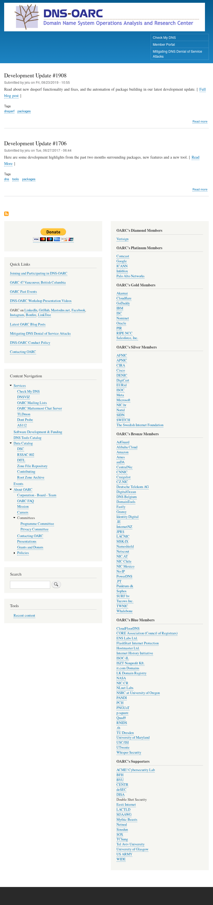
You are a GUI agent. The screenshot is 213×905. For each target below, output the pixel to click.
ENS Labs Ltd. (127, 638)
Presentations (26, 541)
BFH (119, 774)
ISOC (120, 390)
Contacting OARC (23, 351)
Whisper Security (128, 752)
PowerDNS (124, 576)
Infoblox (122, 271)
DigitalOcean (126, 491)
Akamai (122, 293)
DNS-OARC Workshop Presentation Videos (41, 300)
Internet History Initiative (134, 653)
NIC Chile (123, 561)
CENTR (122, 784)
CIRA (120, 365)
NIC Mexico (125, 566)
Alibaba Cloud (126, 447)
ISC (119, 313)
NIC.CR (122, 683)
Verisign (122, 239)
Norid (120, 410)
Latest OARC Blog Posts (27, 324)
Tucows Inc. (124, 601)
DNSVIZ (23, 397)
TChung (122, 839)
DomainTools (125, 501)
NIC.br (121, 405)
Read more (199, 121)
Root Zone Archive (30, 477)
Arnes (120, 457)
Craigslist (123, 477)
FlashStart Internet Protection (137, 643)
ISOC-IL (122, 658)
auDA (120, 462)
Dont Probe (25, 419)
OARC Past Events (23, 291)
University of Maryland (132, 737)
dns (6, 179)
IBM (119, 308)
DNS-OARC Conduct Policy (30, 342)
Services (20, 385)
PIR (119, 328)
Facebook (78, 310)
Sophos (121, 591)
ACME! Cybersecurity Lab (135, 769)
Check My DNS (164, 37)
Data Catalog (23, 443)
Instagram (17, 314)
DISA (120, 794)
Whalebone (124, 611)
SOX (119, 834)
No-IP (120, 571)
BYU (120, 779)
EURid (121, 385)
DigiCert (122, 380)
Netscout (122, 551)
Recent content (24, 615)
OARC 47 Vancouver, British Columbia (38, 282)
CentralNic (124, 467)
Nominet (122, 318)
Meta (120, 395)
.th (118, 727)
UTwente (123, 747)
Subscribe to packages (6, 214)
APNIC (121, 360)
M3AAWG (123, 814)
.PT (118, 581)
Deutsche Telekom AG (132, 486)
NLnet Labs (124, 687)
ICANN (122, 266)
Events (18, 483)
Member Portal (164, 44)
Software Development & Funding (38, 431)
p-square (122, 712)
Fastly (120, 506)
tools (15, 179)
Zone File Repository (32, 466)
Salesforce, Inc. (127, 337)
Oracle (121, 323)
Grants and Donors (30, 547)
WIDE (121, 859)
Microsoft (123, 400)
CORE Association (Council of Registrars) (147, 633)
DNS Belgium (126, 496)
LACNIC (123, 536)
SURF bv (123, 596)
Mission (23, 506)
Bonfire (31, 314)
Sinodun (122, 829)
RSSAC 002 (25, 454)
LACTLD (123, 809)
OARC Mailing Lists (32, 402)
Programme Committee (37, 523)
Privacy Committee (35, 529)
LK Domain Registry (131, 673)
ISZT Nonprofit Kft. (130, 663)
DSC (20, 448)
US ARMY (124, 854)
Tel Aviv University (130, 844)
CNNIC (122, 472)
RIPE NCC (124, 333)
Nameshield (125, 546)
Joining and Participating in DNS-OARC (38, 273)
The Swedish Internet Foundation (139, 425)
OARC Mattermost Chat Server (39, 408)
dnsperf (9, 111)
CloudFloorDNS (128, 628)
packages (24, 111)
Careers (22, 512)
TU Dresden (125, 732)
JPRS (120, 531)
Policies (23, 552)
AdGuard (122, 442)
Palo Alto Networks (130, 276)
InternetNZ (124, 526)
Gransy (121, 511)
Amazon (122, 452)
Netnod (121, 824)
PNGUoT (123, 707)
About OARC (23, 489)
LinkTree (44, 314)
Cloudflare (123, 298)
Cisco (120, 370)
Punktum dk (124, 586)
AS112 (22, 425)
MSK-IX (122, 541)
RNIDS (121, 722)
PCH (119, 702)
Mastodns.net (60, 310)
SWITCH (123, 420)
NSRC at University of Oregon (138, 692)
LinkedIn (30, 310)
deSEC (121, 789)
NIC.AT (122, 556)
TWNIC (122, 606)
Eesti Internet (126, 804)
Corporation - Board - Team (36, 495)
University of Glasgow (132, 849)
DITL (21, 460)
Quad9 (121, 717)
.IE (118, 521)
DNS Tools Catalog (27, 437)
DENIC (121, 375)
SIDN (120, 415)
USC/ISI (122, 742)
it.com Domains (127, 668)
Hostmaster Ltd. (128, 648)
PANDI (121, 697)
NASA (121, 678)
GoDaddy (123, 303)
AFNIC (121, 355)
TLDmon (23, 414)
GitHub (44, 310)
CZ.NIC (122, 481)
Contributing (26, 471)
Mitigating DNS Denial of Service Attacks (177, 54)
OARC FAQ (25, 501)
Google (121, 261)
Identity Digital (127, 516)
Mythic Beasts (126, 819)
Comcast (122, 256)
